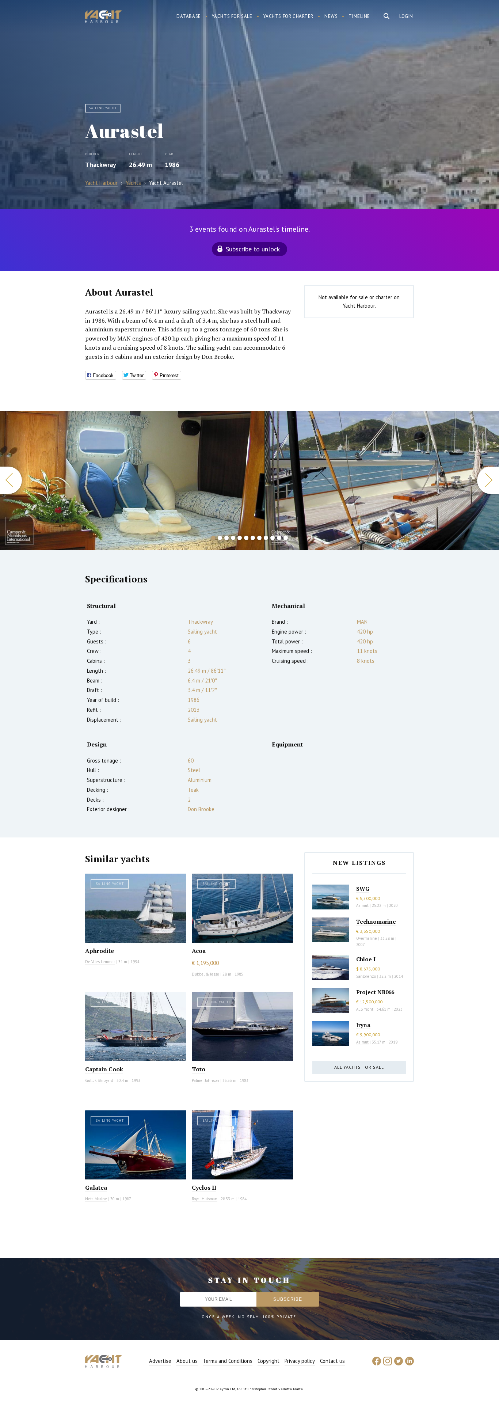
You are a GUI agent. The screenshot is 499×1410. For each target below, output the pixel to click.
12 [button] (285, 538)
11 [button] (279, 538)
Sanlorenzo (366, 976)
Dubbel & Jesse (205, 974)
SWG (362, 888)
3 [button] (226, 538)
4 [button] (233, 538)
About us (187, 1360)
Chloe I (366, 959)
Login (406, 16)
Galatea (96, 1187)
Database (188, 16)
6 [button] (246, 538)
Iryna (363, 1025)
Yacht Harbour (103, 17)
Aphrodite (99, 951)
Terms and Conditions (227, 1360)
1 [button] (213, 538)
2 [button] (220, 538)
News (331, 16)
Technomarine (376, 921)
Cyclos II (204, 1187)
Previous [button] (11, 480)
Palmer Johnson (205, 1080)
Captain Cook (104, 1069)
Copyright (268, 1360)
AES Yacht (364, 1009)
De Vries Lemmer (100, 961)
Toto (198, 1069)
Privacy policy (300, 1360)
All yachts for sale (359, 1067)
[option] (132, 480)
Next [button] (488, 480)
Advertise (160, 1360)
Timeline (359, 16)
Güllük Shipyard (99, 1080)
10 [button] (272, 538)
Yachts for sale (232, 16)
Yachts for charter (288, 16)
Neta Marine (96, 1198)
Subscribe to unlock (253, 249)
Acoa (199, 951)
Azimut (362, 905)
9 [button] (266, 538)
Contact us (332, 1360)
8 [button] (259, 538)
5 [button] (239, 538)
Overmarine (367, 938)
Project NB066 (375, 992)
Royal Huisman (204, 1198)
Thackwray (100, 164)
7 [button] (253, 538)
